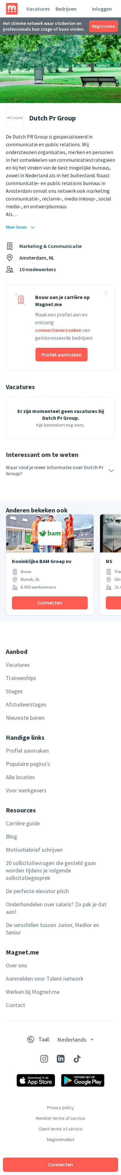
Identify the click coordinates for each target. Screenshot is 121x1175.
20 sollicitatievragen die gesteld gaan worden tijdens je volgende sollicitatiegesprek (51, 870)
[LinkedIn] (61, 1059)
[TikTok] (77, 1059)
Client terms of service (60, 1129)
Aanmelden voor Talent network (45, 978)
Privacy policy (60, 1107)
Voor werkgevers (26, 790)
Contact (15, 1005)
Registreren (103, 26)
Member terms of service (60, 1118)
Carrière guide (23, 823)
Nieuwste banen (25, 717)
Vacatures (38, 8)
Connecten (60, 1164)
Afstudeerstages (26, 704)
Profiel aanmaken (61, 354)
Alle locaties (20, 777)
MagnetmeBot (60, 1139)
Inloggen (102, 8)
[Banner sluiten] (106, 294)
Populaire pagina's (28, 764)
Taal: (44, 1039)
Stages (14, 691)
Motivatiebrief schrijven (34, 849)
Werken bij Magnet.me (33, 991)
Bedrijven (65, 8)
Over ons (16, 965)
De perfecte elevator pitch (37, 891)
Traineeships (21, 678)
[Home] (12, 8)
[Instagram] (44, 1059)
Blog (11, 836)
